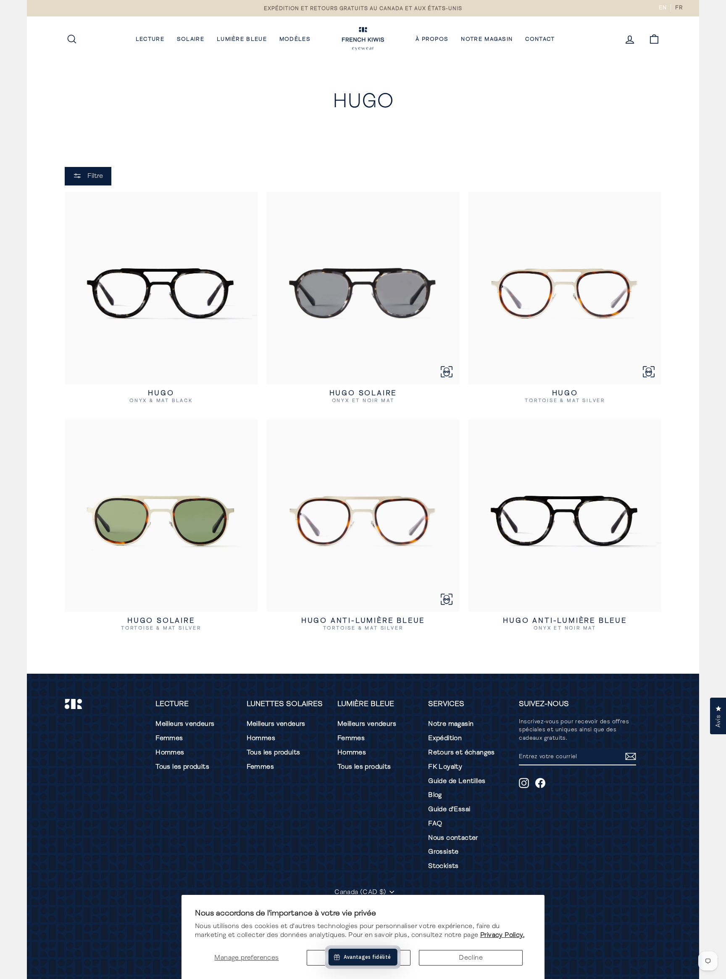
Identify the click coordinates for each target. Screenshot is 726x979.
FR (678, 7)
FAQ (435, 823)
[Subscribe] (630, 756)
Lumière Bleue (242, 39)
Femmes (169, 738)
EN (662, 7)
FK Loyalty (445, 766)
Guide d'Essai (449, 809)
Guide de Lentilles (456, 781)
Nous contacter (453, 837)
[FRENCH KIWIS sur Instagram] (524, 783)
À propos (432, 39)
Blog (435, 795)
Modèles (294, 39)
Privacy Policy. (502, 935)
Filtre (94, 176)
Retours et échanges (461, 752)
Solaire (190, 39)
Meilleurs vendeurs (184, 724)
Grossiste (443, 851)
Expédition (445, 738)
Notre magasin (487, 39)
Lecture (150, 39)
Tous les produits (182, 766)
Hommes (169, 752)
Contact (540, 39)
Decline (471, 957)
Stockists (443, 866)
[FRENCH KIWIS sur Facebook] (540, 783)
